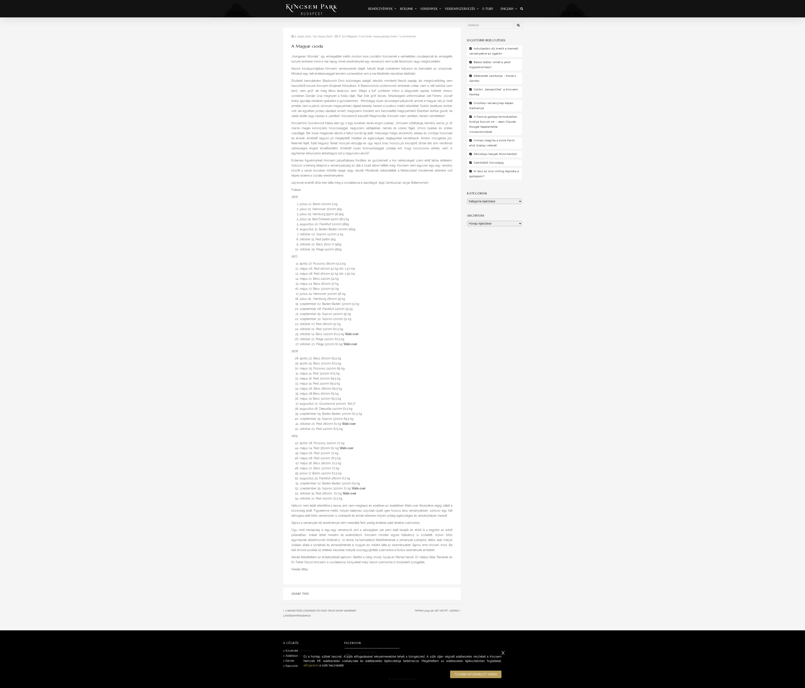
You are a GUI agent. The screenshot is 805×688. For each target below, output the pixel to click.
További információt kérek (475, 674)
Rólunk (406, 9)
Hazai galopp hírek (385, 36)
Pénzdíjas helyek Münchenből (495, 154)
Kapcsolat (292, 665)
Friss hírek (365, 36)
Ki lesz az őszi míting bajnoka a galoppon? (494, 174)
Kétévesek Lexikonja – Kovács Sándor (492, 78)
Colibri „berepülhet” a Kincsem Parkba (493, 92)
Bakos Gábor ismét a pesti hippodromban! (490, 65)
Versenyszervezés (460, 9)
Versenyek (429, 9)
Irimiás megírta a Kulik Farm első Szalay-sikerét (492, 143)
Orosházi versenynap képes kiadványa (491, 105)
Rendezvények (380, 9)
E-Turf (487, 9)
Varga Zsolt (324, 36)
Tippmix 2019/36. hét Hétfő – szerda (436, 610)
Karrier (290, 660)
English (507, 9)
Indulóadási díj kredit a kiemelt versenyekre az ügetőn (493, 51)
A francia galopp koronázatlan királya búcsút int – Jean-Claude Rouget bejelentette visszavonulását (493, 124)
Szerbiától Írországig (489, 162)
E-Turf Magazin (348, 36)
